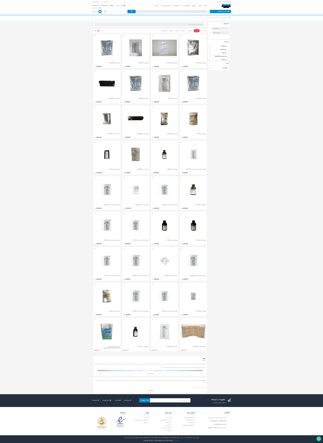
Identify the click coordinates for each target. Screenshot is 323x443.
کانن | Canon (224, 59)
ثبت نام (94, 8)
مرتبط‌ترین (197, 30)
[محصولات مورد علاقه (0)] (105, 12)
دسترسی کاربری (96, 2)
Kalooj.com (176, 441)
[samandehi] (102, 422)
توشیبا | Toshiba (223, 49)
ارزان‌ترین (177, 30)
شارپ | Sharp (224, 46)
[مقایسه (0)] (110, 12)
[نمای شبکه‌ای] (98, 30)
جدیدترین (183, 30)
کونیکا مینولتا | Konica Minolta (221, 56)
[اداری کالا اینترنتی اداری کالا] (229, 17)
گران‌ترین (171, 30)
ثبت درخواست (145, 400)
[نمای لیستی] (95, 30)
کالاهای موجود (164, 30)
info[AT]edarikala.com (220, 424)
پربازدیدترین (190, 30)
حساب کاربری (106, 2)
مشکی (223, 68)
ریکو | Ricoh (224, 53)
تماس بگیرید (182, 350)
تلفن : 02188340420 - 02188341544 (101, 6)
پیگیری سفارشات (120, 6)
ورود (98, 8)
